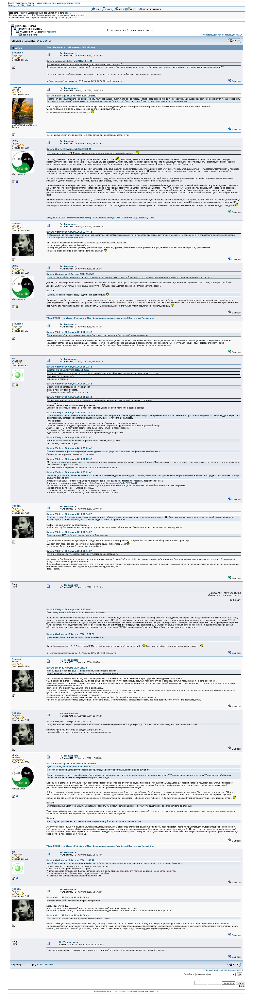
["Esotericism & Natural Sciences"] (17, 182)
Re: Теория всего (69, 53)
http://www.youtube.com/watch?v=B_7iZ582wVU (113, 483)
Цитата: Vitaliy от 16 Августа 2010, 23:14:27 (69, 514)
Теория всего (30, 35)
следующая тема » (232, 35)
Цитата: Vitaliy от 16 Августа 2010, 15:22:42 (69, 367)
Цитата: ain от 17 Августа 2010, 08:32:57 (67, 668)
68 (46, 41)
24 (38, 41)
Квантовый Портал (25, 26)
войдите (52, 3)
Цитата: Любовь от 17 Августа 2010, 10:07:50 (70, 634)
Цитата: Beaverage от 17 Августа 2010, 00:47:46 (71, 763)
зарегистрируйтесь (70, 3)
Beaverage (17, 52)
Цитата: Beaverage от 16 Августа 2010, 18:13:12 (71, 95)
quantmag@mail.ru (67, 17)
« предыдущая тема (213, 35)
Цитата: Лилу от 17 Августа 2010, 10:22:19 (68, 721)
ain (13, 358)
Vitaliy (15, 140)
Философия (26, 32)
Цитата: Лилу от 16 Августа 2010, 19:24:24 (68, 149)
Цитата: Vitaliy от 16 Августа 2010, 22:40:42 (69, 232)
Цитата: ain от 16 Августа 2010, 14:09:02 (68, 370)
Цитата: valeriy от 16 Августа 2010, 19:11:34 (69, 61)
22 (30, 41)
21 (27, 41)
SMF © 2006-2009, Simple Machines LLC (139, 991)
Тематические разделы (30, 29)
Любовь (16, 223)
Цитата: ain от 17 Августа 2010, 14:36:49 (67, 897)
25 (41, 41)
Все (51, 41)
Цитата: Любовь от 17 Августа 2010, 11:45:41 (70, 860)
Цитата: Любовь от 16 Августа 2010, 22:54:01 (70, 274)
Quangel (16, 87)
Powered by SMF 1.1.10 (105, 991)
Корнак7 (51, 32)
